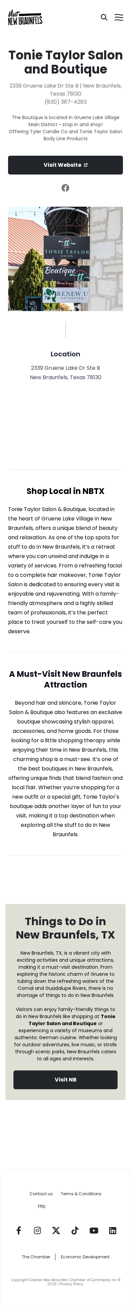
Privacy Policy (71, 1284)
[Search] (104, 17)
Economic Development (85, 1257)
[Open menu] (119, 17)
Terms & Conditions (81, 1194)
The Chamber (36, 1257)
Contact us (41, 1194)
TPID (41, 1206)
